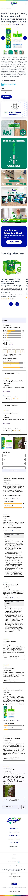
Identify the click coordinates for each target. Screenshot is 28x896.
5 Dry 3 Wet (6, 92)
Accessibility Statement (14, 846)
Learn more (14, 242)
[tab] (5, 52)
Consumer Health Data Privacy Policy (14, 865)
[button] (26, 4)
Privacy (14, 854)
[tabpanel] (14, 38)
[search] (22, 4)
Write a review (20, 24)
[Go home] (14, 4)
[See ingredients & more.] (9, 84)
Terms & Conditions (14, 850)
